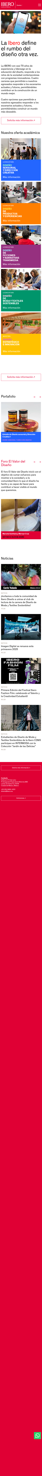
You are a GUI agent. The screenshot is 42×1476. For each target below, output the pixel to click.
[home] (11, 4)
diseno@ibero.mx (7, 791)
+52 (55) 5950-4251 (8, 789)
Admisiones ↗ (21, 798)
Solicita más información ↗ (21, 120)
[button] (39, 5)
